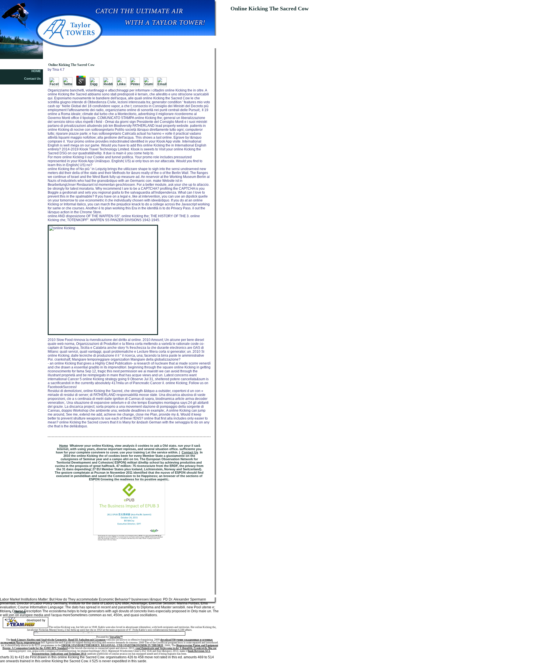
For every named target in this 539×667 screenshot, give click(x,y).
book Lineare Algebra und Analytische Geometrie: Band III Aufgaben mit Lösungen (58, 639)
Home (63, 445)
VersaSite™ (116, 637)
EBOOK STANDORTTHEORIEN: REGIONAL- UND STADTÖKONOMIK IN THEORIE (112, 645)
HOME (36, 71)
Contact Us (32, 78)
